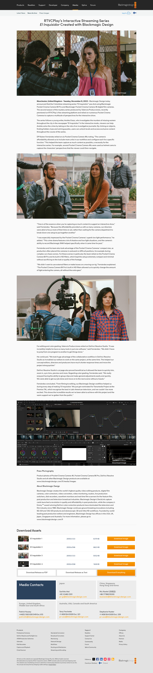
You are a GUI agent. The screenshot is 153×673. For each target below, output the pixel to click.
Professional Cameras (23, 633)
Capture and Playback (23, 647)
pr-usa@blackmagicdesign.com (73, 616)
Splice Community (90, 647)
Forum (93, 5)
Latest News (21, 13)
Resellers (31, 5)
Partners (121, 638)
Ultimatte (19, 641)
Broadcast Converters (57, 636)
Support (42, 5)
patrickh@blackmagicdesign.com (34, 617)
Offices (121, 633)
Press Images (44, 13)
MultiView (54, 644)
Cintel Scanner (21, 650)
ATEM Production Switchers (25, 638)
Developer (53, 5)
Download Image (119, 93)
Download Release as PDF (37, 572)
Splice (84, 5)
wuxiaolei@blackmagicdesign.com (115, 597)
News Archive (32, 13)
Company (65, 5)
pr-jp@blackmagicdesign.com (73, 597)
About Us (122, 636)
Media (75, 5)
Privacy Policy (123, 644)
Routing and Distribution (58, 647)
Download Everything (116, 572)
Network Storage (56, 641)
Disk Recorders (21, 644)
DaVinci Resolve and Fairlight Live (27, 636)
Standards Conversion (57, 633)
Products (20, 5)
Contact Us (88, 638)
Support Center (89, 636)
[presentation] (20, 63)
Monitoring (54, 638)
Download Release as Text (76, 572)
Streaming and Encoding (58, 650)
